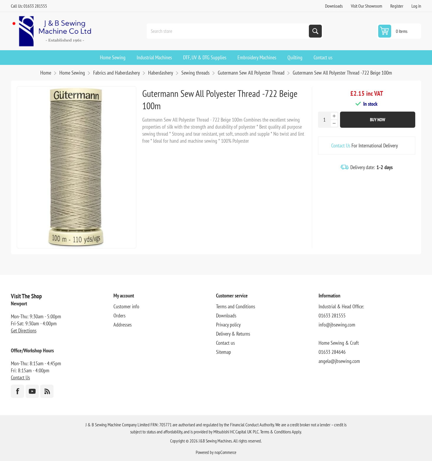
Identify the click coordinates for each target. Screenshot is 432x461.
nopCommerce (225, 452)
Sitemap (223, 352)
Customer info (126, 306)
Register (396, 6)
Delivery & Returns (233, 333)
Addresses (122, 324)
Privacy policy (228, 324)
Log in (416, 6)
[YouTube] (32, 391)
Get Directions (23, 330)
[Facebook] (17, 391)
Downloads (334, 6)
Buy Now (377, 119)
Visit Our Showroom (366, 6)
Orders (119, 315)
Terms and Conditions (235, 306)
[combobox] (228, 31)
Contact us (225, 342)
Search (315, 31)
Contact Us (340, 145)
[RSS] (46, 391)
